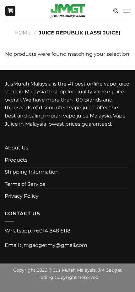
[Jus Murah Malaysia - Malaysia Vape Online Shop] (68, 10)
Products (16, 160)
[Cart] (10, 11)
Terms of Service (25, 184)
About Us (16, 148)
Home (22, 33)
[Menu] (126, 10)
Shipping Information (32, 172)
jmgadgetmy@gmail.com (54, 245)
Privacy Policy (22, 196)
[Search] (115, 11)
